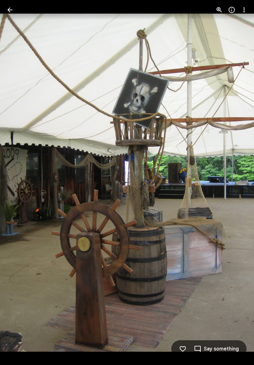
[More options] (244, 10)
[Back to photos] (9, 9)
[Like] (182, 349)
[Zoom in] (219, 10)
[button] (17, 182)
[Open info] (232, 10)
